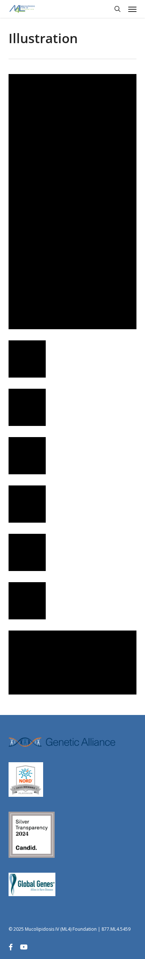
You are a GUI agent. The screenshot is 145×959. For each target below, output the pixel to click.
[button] (132, 9)
